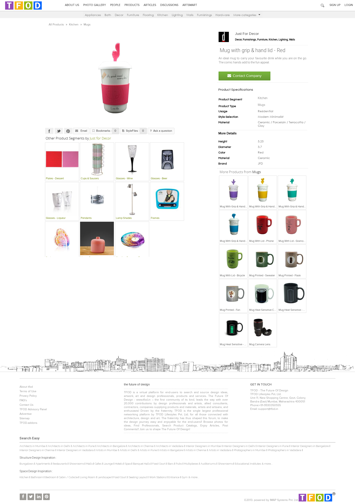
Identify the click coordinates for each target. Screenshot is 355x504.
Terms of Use (28, 391)
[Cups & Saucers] (97, 159)
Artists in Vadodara (220, 450)
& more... (267, 463)
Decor (119, 15)
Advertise (26, 414)
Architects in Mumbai (33, 446)
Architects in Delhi (59, 446)
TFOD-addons (28, 423)
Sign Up (335, 5)
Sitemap (25, 418)
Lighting (177, 15)
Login (349, 5)
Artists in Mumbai (106, 450)
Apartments (43, 463)
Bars (170, 463)
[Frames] (167, 199)
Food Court (159, 463)
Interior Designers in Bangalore (310, 446)
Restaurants (60, 463)
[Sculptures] (62, 238)
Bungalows (26, 463)
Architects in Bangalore (111, 446)
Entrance (173, 477)
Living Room (87, 477)
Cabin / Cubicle (68, 477)
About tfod (26, 386)
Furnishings (204, 15)
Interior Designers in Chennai (37, 450)
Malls (89, 463)
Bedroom (51, 477)
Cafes (98, 463)
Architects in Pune (84, 446)
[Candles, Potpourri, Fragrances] (132, 238)
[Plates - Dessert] (62, 159)
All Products (57, 24)
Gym (185, 477)
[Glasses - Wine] (132, 159)
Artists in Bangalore (171, 450)
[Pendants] (97, 199)
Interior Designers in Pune (273, 446)
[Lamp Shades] (132, 199)
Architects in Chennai (141, 446)
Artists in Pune (148, 450)
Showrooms (77, 463)
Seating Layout (138, 477)
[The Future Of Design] (23, 9)
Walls (189, 15)
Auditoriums (208, 463)
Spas (128, 463)
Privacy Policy (28, 395)
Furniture (133, 15)
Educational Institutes (248, 463)
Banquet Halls (142, 463)
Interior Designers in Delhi (239, 446)
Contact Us (26, 404)
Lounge (108, 463)
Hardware (223, 15)
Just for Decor (247, 34)
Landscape (104, 477)
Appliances (93, 15)
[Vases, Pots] (97, 238)
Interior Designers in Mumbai (203, 446)
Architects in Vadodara (169, 446)
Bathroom (37, 477)
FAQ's (23, 400)
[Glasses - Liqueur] (62, 199)
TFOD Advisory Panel (33, 409)
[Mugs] (233, 190)
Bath (108, 15)
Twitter (59, 131)
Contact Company (247, 76)
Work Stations (157, 477)
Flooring (148, 15)
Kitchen (162, 15)
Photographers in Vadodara (284, 450)
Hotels (119, 463)
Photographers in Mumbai (250, 450)
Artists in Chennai (195, 450)
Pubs (179, 463)
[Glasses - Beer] (167, 159)
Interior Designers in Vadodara (75, 450)
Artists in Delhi (128, 450)
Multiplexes (191, 463)
